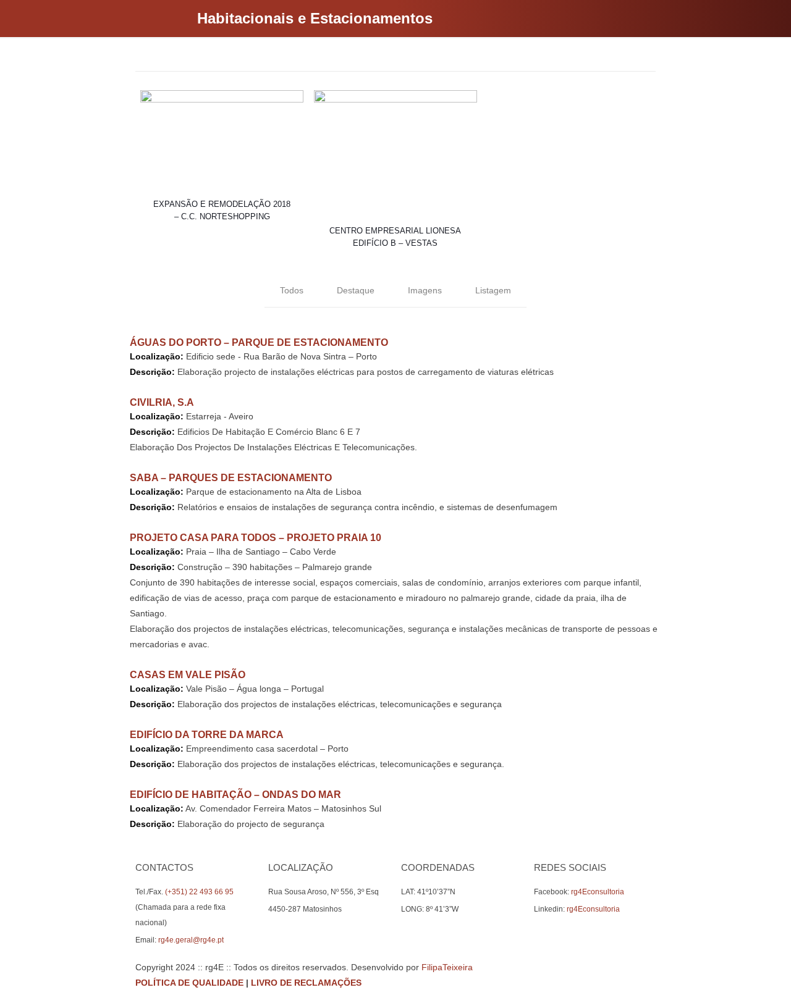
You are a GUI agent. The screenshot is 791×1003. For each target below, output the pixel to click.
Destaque (355, 290)
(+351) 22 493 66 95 (199, 892)
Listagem (493, 290)
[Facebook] (610, 982)
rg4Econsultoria (597, 892)
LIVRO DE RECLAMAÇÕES (306, 983)
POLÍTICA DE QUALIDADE (189, 983)
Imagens (425, 290)
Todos (291, 290)
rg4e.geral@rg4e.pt (191, 940)
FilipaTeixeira (447, 967)
